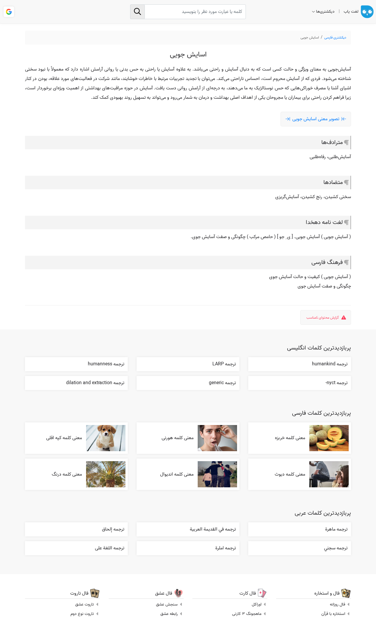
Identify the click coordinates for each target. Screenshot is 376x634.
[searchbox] (188, 11)
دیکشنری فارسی (335, 37)
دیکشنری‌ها (325, 11)
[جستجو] (137, 11)
